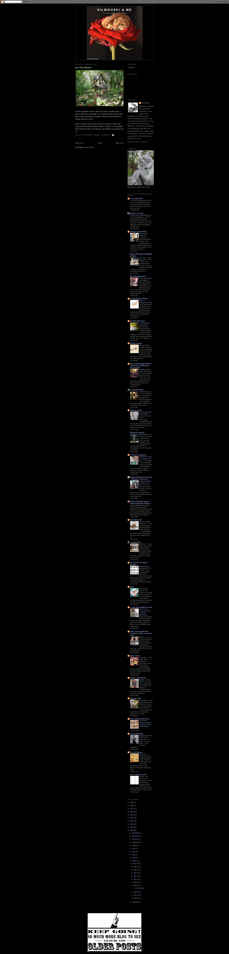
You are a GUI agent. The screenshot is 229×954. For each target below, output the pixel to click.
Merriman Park (135, 698)
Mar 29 (136, 864)
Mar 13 (136, 876)
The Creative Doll (136, 198)
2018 (132, 805)
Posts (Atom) (89, 147)
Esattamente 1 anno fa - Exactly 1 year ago (145, 458)
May (133, 855)
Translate (131, 67)
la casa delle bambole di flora (141, 607)
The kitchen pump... (145, 392)
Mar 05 (136, 892)
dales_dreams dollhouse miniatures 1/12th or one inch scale (141, 633)
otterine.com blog (136, 213)
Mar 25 (136, 867)
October (135, 839)
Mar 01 (136, 898)
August (134, 845)
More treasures (144, 434)
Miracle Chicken (136, 343)
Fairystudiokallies (136, 734)
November (136, 836)
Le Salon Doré (135, 542)
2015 (132, 815)
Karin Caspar (135, 656)
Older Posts (120, 143)
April (134, 858)
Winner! (142, 776)
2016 (132, 812)
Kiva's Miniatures (136, 752)
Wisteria (142, 680)
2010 (132, 830)
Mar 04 (136, 895)
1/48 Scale (143, 258)
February (135, 902)
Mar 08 (136, 882)
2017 (132, 808)
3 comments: (106, 135)
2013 (132, 821)
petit (131, 587)
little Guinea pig (144, 345)
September (136, 842)
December (136, 833)
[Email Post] (113, 135)
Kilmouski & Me (114, 10)
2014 (132, 818)
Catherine (145, 103)
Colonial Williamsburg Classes (140, 505)
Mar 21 (136, 870)
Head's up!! (143, 754)
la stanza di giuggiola (138, 455)
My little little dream (137, 321)
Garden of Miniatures (138, 678)
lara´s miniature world (138, 774)
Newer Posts (79, 143)
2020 (132, 802)
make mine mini (136, 410)
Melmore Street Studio (138, 232)
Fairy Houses (143, 700)
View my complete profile (138, 142)
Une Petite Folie (136, 520)
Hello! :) (142, 637)
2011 (132, 827)
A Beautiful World (136, 390)
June (134, 851)
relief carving (143, 589)
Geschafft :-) (143, 658)
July (133, 848)
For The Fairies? (83, 67)
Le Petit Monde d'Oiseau (139, 299)
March (134, 861)
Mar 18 (136, 873)
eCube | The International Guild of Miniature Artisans (140, 502)
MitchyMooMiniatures (138, 276)
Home (100, 143)
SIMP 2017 (143, 544)
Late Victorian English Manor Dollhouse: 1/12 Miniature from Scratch (141, 365)
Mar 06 (136, 885)
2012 (132, 824)
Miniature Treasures (137, 432)
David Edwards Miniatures (139, 719)
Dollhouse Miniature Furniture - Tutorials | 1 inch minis (141, 478)
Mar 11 (136, 879)
